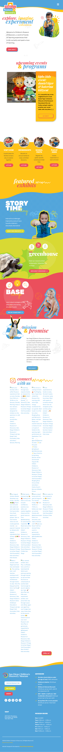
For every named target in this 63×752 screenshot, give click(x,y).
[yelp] (20, 700)
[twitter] (9, 700)
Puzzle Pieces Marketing (26, 746)
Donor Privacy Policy (7, 742)
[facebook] (6, 700)
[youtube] (16, 700)
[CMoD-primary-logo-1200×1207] (9, 2)
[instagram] (13, 700)
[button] (3, 101)
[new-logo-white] (16, 673)
